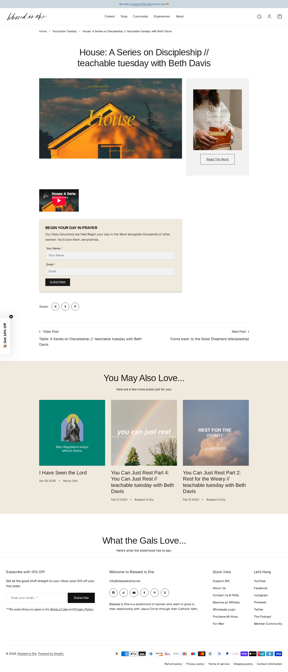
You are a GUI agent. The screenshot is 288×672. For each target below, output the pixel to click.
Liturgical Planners (141, 4)
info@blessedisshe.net (124, 581)
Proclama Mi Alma (225, 616)
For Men (218, 624)
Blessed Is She (27, 653)
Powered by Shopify (51, 653)
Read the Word (217, 159)
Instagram (261, 595)
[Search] (259, 16)
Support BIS (221, 581)
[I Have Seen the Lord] (72, 433)
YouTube (259, 581)
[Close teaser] (11, 317)
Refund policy (173, 664)
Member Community (268, 624)
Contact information (269, 664)
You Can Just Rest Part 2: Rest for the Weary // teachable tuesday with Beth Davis (214, 482)
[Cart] (279, 16)
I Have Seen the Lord (63, 473)
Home (43, 31)
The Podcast (262, 616)
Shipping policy (243, 664)
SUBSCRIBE (58, 282)
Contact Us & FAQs (226, 595)
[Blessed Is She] (27, 16)
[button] (5, 336)
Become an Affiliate (226, 602)
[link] (55, 306)
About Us (219, 588)
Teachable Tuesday (64, 31)
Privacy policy (195, 664)
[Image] (217, 119)
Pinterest (260, 602)
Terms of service (219, 664)
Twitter (258, 609)
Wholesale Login (224, 609)
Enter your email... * (24, 598)
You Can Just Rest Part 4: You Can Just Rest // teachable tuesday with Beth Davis (142, 482)
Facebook (261, 588)
